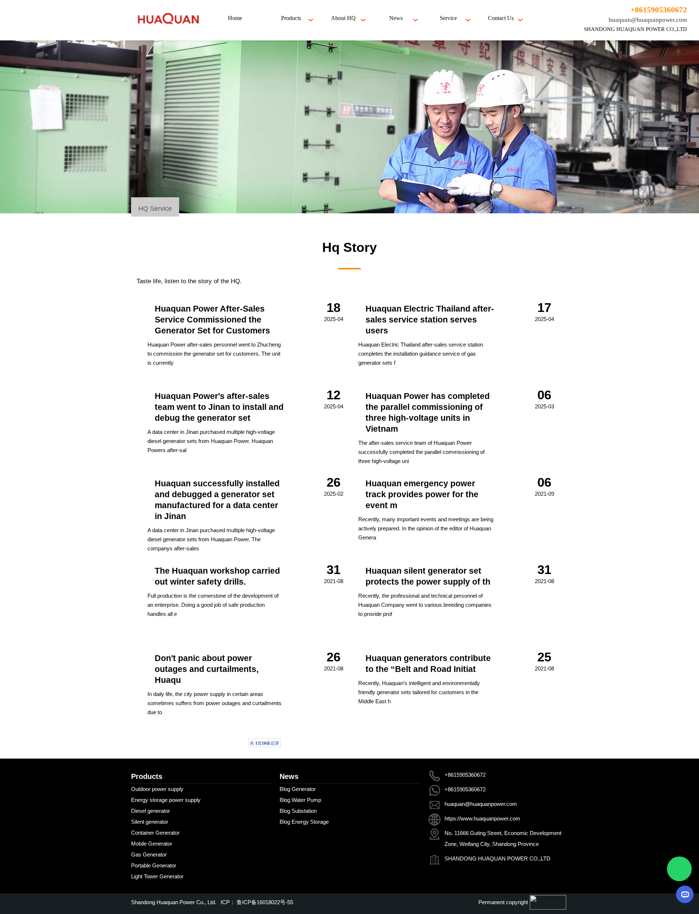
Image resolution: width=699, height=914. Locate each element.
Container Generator (155, 833)
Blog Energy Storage (304, 822)
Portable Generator (153, 865)
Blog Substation (298, 811)
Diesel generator (150, 811)
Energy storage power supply (166, 800)
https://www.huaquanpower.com (482, 818)
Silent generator (149, 822)
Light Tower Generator (157, 876)
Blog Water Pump (300, 800)
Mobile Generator (151, 843)
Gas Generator (149, 854)
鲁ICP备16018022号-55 (264, 902)
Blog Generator (298, 789)
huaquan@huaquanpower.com (648, 19)
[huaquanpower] (168, 30)
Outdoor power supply (157, 789)
